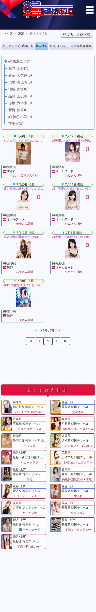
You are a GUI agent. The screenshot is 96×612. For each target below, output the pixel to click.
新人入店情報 (39, 33)
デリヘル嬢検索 (78, 34)
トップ (8, 33)
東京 (21, 33)
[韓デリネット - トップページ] (48, 17)
